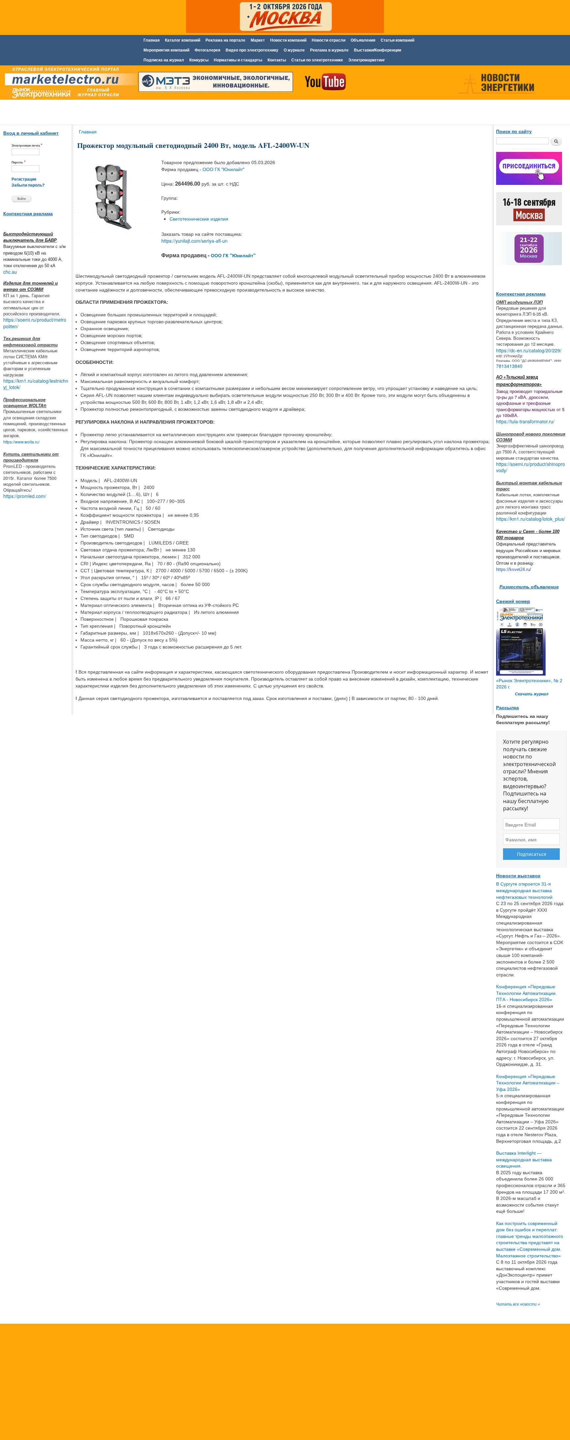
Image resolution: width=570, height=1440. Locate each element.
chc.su (10, 271)
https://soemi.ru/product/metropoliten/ (34, 323)
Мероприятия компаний (166, 50)
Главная (151, 40)
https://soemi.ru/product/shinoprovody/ (530, 467)
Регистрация (24, 179)
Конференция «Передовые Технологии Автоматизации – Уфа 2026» (527, 1083)
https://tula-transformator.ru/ (525, 421)
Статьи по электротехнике (317, 60)
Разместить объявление (529, 586)
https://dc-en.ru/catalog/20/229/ (528, 350)
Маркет (258, 40)
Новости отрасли (328, 40)
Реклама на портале (225, 40)
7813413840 (509, 366)
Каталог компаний (182, 40)
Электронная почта (27, 145)
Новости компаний (288, 40)
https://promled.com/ (24, 496)
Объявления (363, 40)
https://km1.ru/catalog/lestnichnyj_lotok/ (35, 384)
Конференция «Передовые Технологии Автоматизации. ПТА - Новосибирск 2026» (526, 993)
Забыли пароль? (28, 185)
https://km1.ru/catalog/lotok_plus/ (530, 518)
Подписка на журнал (163, 60)
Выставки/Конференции (377, 50)
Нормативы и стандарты (238, 60)
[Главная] (69, 83)
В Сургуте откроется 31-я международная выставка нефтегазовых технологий (524, 890)
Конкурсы (198, 60)
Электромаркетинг (366, 60)
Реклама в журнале (329, 50)
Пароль (19, 162)
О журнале (294, 50)
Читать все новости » (518, 1304)
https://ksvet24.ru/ (513, 569)
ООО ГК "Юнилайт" (223, 169)
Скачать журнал (531, 694)
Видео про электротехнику (252, 50)
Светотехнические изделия (199, 218)
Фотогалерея (207, 50)
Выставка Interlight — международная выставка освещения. (524, 1159)
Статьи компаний (397, 40)
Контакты (277, 60)
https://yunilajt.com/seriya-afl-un (194, 240)
